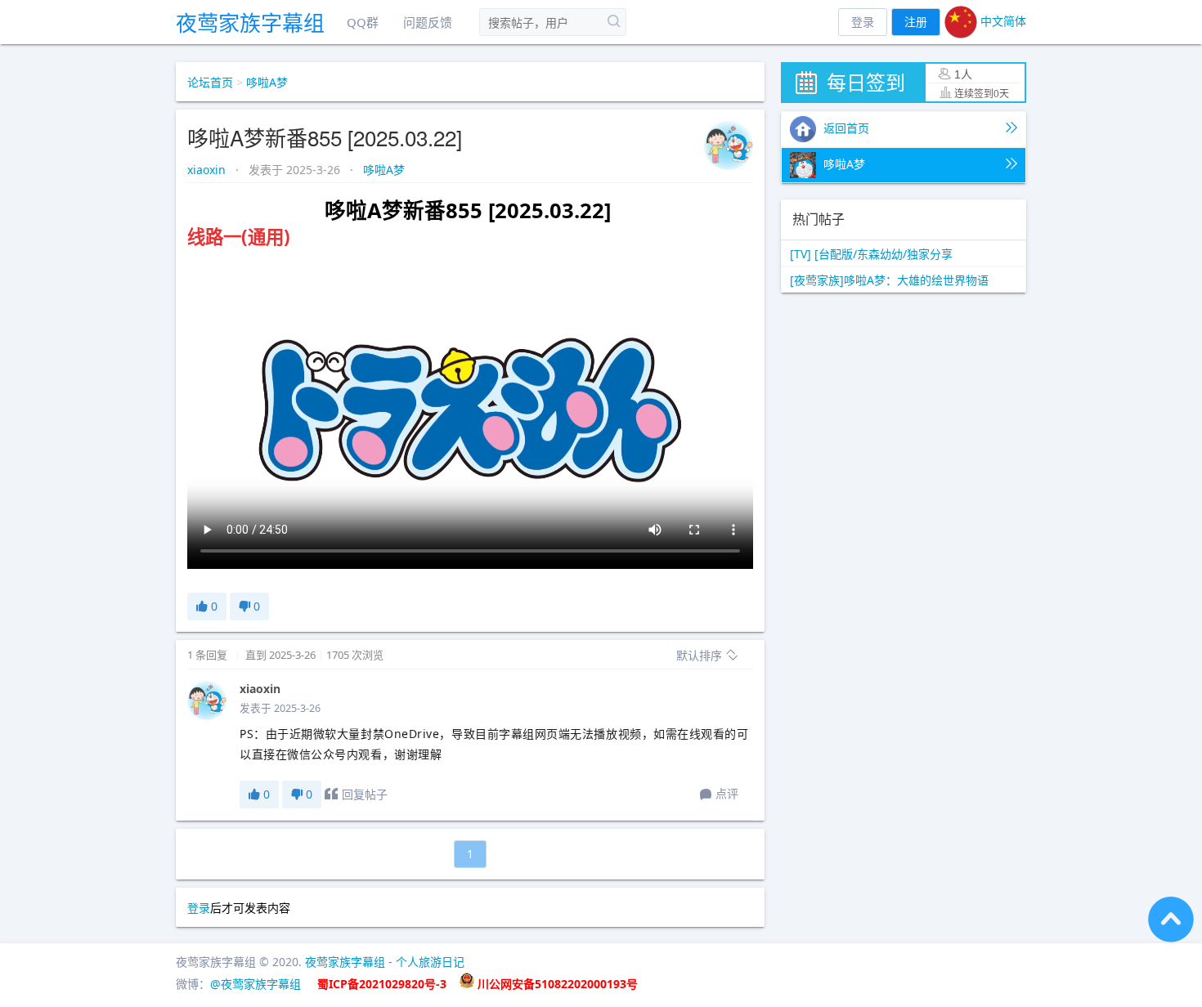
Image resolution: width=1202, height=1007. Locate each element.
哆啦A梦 (267, 82)
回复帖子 (365, 794)
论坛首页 (210, 82)
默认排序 (700, 655)
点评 (726, 793)
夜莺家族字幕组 (250, 23)
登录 (862, 21)
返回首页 (844, 128)
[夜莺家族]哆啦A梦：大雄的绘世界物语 (889, 280)
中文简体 (1001, 21)
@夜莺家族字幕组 (255, 983)
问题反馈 (427, 22)
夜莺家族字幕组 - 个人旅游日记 (384, 961)
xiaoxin (208, 169)
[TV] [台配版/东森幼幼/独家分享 (871, 254)
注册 (915, 21)
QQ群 (363, 22)
